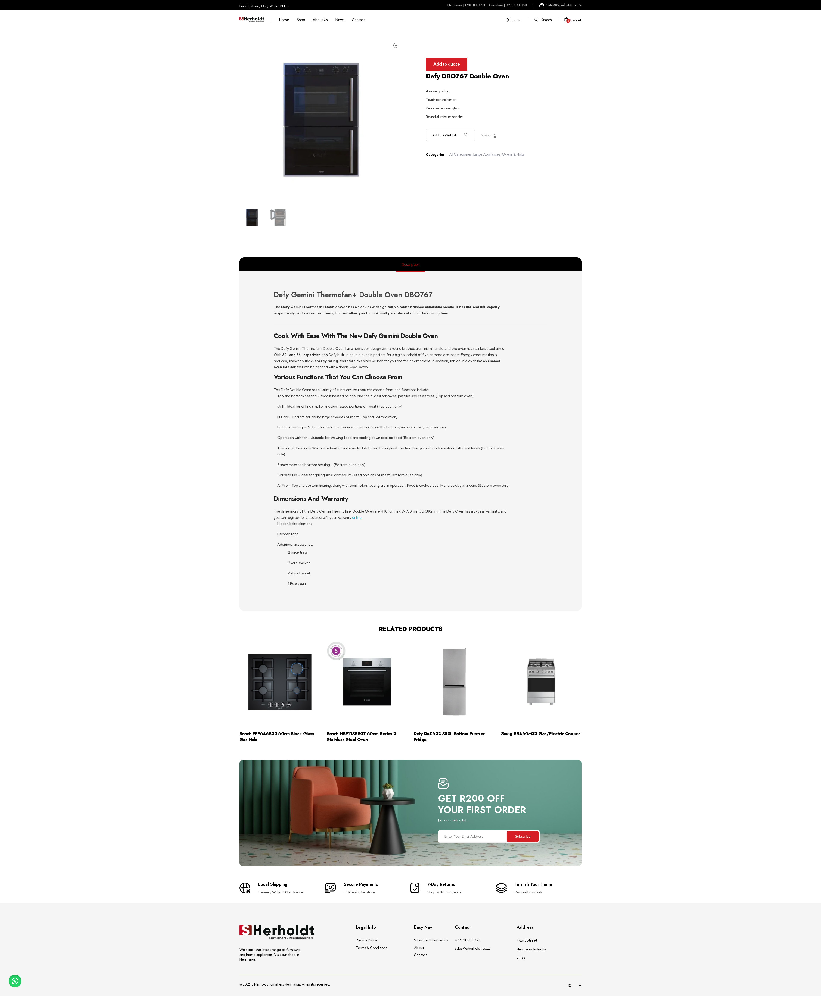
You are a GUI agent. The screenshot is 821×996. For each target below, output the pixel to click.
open (395, 45)
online (357, 517)
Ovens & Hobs (513, 154)
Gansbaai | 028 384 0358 (508, 5)
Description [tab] (411, 264)
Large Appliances (486, 154)
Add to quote (446, 64)
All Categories (460, 154)
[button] (15, 981)
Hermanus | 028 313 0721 (466, 5)
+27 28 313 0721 (467, 940)
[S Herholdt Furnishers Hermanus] (251, 19)
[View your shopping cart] (564, 20)
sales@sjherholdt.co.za (564, 5)
